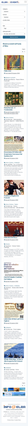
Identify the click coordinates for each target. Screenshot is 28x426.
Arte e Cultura (9, 117)
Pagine (23, 49)
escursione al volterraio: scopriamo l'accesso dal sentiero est (13, 154)
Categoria (5, 9)
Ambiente (17, 162)
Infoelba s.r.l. (6, 411)
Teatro (16, 204)
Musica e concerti (10, 77)
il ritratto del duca (10, 237)
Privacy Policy (10, 420)
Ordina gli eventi (6, 31)
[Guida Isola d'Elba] (14, 389)
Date (4, 25)
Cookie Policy (18, 420)
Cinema (8, 244)
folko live (7, 71)
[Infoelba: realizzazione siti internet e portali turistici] (14, 406)
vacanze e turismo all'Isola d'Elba (14, 409)
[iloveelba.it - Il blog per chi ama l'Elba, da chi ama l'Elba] (14, 394)
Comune (5, 14)
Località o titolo (6, 20)
